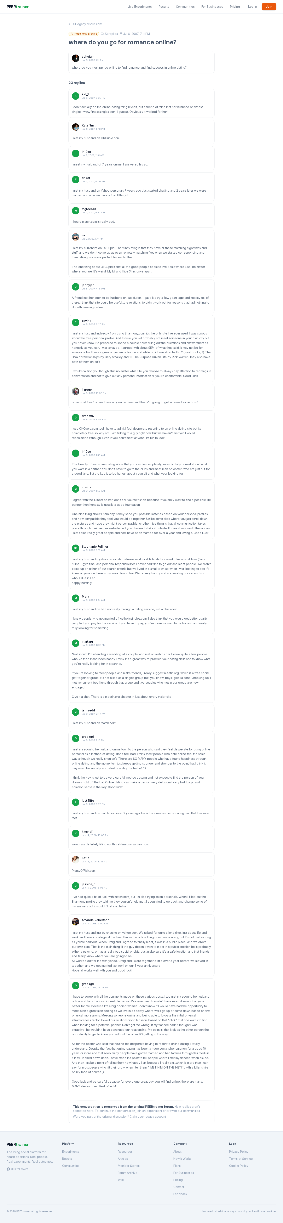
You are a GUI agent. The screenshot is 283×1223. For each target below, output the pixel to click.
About (177, 1151)
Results (163, 6)
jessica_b (88, 884)
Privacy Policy (238, 1151)
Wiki (121, 1180)
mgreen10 (89, 209)
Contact (178, 1187)
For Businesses (212, 6)
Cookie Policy (238, 1165)
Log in (252, 6)
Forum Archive (127, 1172)
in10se (86, 151)
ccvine (86, 320)
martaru (87, 641)
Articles (123, 1158)
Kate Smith (89, 125)
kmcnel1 (87, 831)
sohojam (88, 56)
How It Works (182, 1158)
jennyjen (88, 285)
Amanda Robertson (95, 920)
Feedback (180, 1194)
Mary (85, 596)
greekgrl (88, 736)
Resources (125, 1151)
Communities (185, 6)
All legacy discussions (88, 24)
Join (269, 6)
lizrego (87, 389)
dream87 (88, 416)
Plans (177, 1165)
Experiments (70, 1151)
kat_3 (85, 94)
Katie (85, 858)
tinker (86, 178)
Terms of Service (241, 1158)
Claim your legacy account (148, 1116)
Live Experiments (139, 6)
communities (191, 1110)
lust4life (88, 800)
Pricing (235, 6)
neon (85, 235)
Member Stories (129, 1165)
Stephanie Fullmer (95, 546)
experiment (154, 1110)
